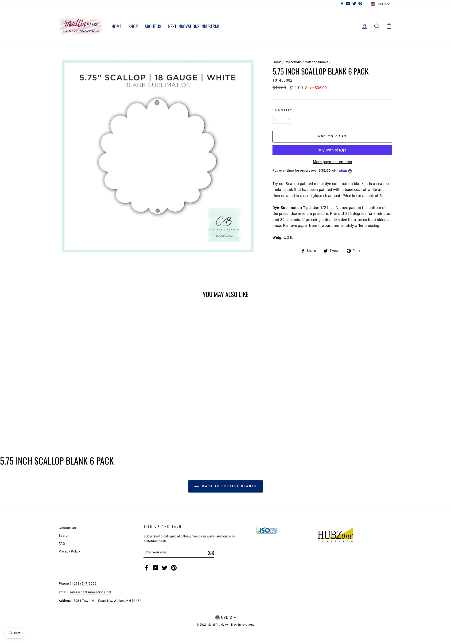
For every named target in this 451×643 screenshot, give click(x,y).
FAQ (62, 543)
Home (116, 26)
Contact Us (67, 528)
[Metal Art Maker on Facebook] (146, 568)
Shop (133, 26)
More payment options (332, 162)
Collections (293, 62)
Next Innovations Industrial (194, 26)
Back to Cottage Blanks (229, 486)
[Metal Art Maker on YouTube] (155, 568)
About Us (153, 26)
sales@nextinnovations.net (91, 592)
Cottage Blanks (317, 62)
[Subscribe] (211, 553)
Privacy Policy (69, 551)
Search (64, 535)
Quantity (282, 110)
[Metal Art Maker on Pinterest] (174, 568)
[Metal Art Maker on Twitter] (164, 568)
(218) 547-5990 (84, 583)
